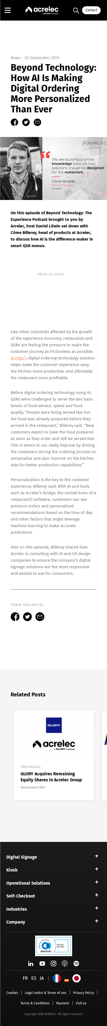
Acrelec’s (19, 358)
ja (42, 978)
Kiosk (12, 870)
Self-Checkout (20, 896)
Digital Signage (21, 857)
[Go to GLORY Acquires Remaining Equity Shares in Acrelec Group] (53, 755)
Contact (91, 10)
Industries (16, 909)
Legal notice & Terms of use (45, 993)
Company (15, 922)
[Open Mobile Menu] (8, 10)
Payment (62, 1003)
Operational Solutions (28, 883)
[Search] (76, 10)
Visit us (81, 1003)
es (33, 978)
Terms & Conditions (35, 1003)
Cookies (12, 993)
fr (25, 978)
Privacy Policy (83, 993)
